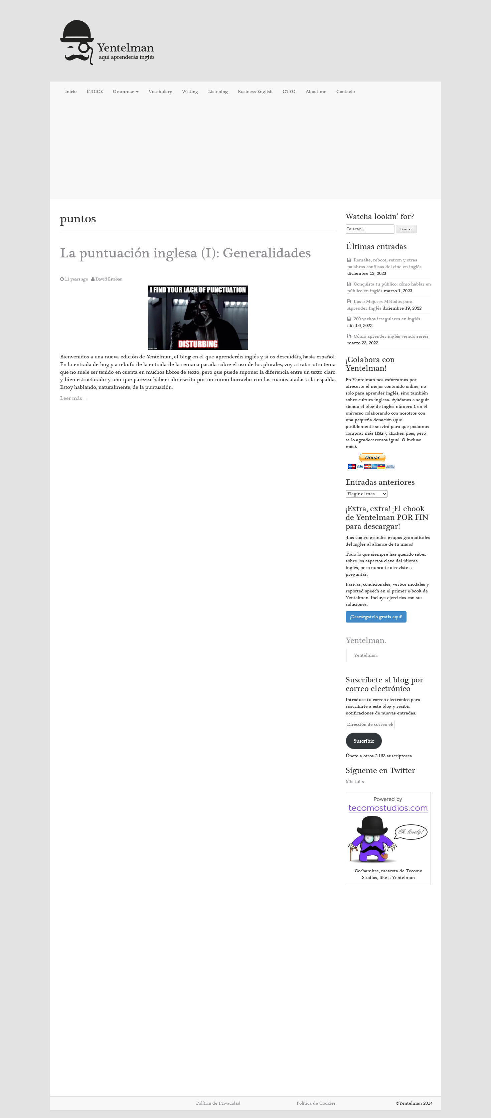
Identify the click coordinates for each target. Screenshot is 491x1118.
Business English (255, 92)
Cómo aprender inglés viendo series (391, 336)
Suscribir (364, 741)
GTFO (289, 92)
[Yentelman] (107, 41)
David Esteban (109, 279)
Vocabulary (160, 92)
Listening (218, 92)
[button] (198, 318)
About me (316, 92)
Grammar (124, 92)
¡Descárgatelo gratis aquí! (376, 617)
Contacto (345, 92)
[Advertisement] (245, 150)
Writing (190, 92)
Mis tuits (355, 782)
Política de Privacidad (218, 1103)
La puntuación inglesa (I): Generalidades (185, 253)
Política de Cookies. (317, 1103)
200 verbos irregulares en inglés (387, 319)
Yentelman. (366, 640)
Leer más (74, 398)
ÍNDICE (95, 92)
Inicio (70, 92)
